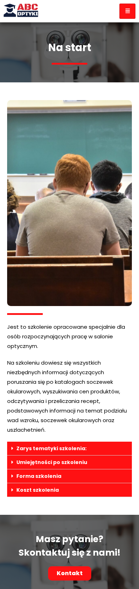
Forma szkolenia (38, 476)
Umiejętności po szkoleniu (51, 462)
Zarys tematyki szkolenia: (51, 448)
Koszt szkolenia (37, 489)
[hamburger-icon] (127, 11)
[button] (69, 449)
